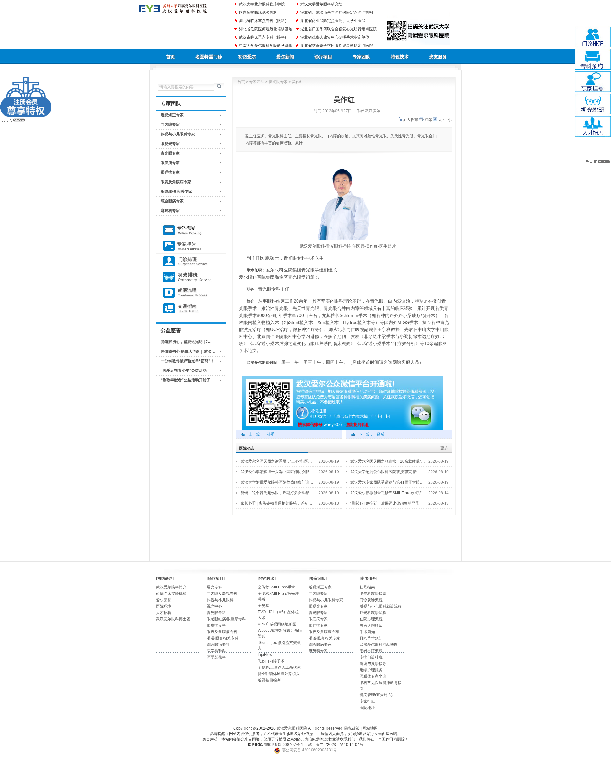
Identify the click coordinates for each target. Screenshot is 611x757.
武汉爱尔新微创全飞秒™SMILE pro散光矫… (388, 493)
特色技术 (400, 56)
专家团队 (361, 56)
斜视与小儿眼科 (220, 600)
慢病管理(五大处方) (376, 695)
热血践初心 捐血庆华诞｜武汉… (188, 351)
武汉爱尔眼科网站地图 (379, 644)
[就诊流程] (191, 292)
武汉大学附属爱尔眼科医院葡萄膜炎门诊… (277, 482)
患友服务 (438, 56)
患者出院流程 (371, 651)
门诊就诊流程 (371, 600)
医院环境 (163, 606)
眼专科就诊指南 (373, 593)
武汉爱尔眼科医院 (292, 728)
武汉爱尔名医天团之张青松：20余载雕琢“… (387, 461)
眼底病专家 (170, 163)
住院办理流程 (371, 619)
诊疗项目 (323, 56)
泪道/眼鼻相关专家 (176, 191)
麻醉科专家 (170, 210)
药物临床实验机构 (171, 593)
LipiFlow (265, 654)
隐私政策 (352, 728)
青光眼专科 (216, 612)
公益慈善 (171, 330)
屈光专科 (214, 587)
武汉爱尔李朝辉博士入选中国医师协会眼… (277, 472)
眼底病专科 (216, 625)
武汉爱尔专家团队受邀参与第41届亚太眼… (387, 482)
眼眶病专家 (170, 172)
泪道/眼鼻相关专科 (222, 638)
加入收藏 (410, 120)
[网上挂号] (191, 246)
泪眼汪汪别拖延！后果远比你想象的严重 (384, 503)
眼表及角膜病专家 (176, 182)
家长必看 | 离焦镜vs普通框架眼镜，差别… (276, 503)
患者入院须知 (371, 625)
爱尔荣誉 (163, 600)
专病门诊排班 (371, 657)
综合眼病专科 (218, 644)
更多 (444, 448)
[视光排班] (191, 277)
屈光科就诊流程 (373, 612)
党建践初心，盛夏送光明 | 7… (186, 342)
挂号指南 (367, 587)
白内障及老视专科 (222, 593)
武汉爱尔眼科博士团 (173, 619)
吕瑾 (380, 434)
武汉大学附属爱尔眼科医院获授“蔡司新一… (387, 472)
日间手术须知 (371, 638)
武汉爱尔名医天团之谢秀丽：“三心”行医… (276, 461)
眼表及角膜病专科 (222, 632)
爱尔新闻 (285, 56)
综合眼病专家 (172, 201)
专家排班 (367, 701)
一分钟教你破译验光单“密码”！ (187, 361)
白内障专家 (170, 124)
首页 (170, 56)
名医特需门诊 (208, 56)
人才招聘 (163, 612)
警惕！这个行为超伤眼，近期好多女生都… (277, 493)
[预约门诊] (191, 230)
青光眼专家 (170, 153)
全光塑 (263, 605)
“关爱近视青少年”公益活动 (184, 370)
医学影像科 (216, 657)
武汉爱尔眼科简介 (171, 587)
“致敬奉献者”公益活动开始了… (187, 380)
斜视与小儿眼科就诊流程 (381, 606)
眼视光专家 (170, 143)
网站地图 (370, 728)
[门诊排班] (191, 261)
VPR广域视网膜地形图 (277, 624)
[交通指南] (191, 308)
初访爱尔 (247, 56)
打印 (428, 120)
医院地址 (367, 707)
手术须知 (367, 632)
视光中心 (214, 606)
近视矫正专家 (172, 115)
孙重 (271, 434)
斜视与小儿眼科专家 (178, 134)
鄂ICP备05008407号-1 (283, 744)
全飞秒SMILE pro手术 (276, 587)
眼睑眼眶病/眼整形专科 (226, 619)
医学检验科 (216, 651)
